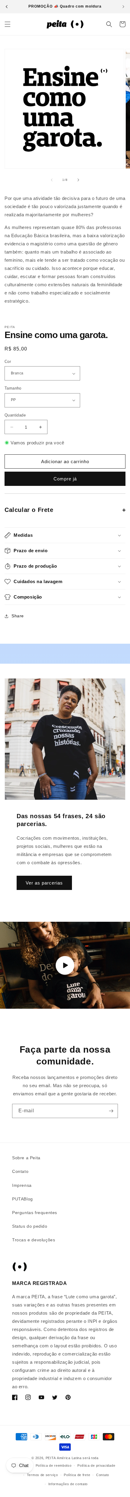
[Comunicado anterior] (6, 6)
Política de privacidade (96, 1465)
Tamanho (13, 388)
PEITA (51, 1458)
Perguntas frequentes (34, 1212)
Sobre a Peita (26, 1157)
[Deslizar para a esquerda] (51, 180)
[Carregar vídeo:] (65, 965)
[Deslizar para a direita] (78, 180)
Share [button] (17, 615)
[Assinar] (111, 1111)
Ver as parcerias (44, 882)
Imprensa (22, 1185)
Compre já (65, 478)
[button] (7, 24)
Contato (20, 1171)
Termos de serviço (42, 1475)
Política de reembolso (54, 1465)
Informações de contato (68, 1484)
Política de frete (77, 1475)
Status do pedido (29, 1226)
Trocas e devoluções (33, 1239)
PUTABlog (22, 1199)
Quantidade (15, 415)
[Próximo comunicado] (123, 6)
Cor (8, 361)
